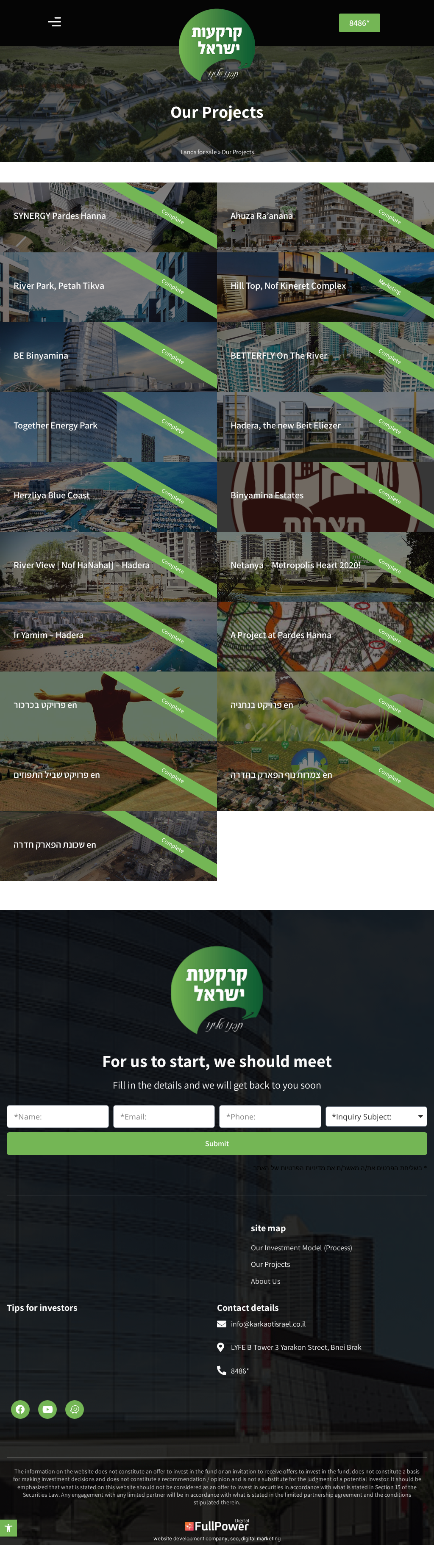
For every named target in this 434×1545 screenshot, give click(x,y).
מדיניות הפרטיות (303, 1168)
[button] (8, 1528)
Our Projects (270, 1264)
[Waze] (74, 1409)
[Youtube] (47, 1409)
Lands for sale (199, 152)
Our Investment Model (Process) (301, 1247)
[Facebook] (20, 1409)
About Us (265, 1281)
